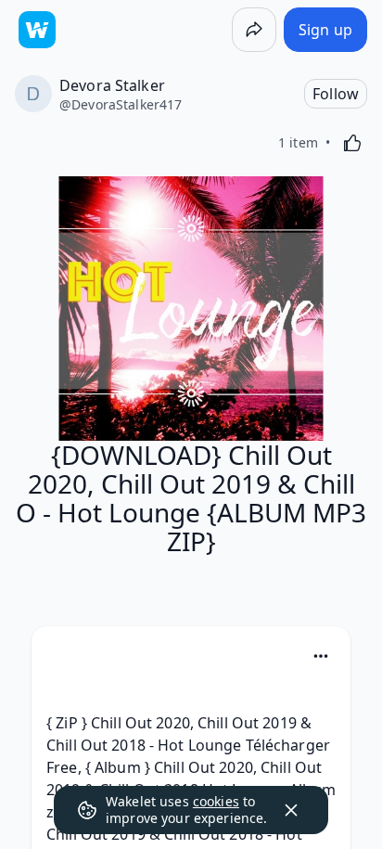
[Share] (254, 29)
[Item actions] (321, 656)
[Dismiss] (291, 810)
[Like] (352, 143)
